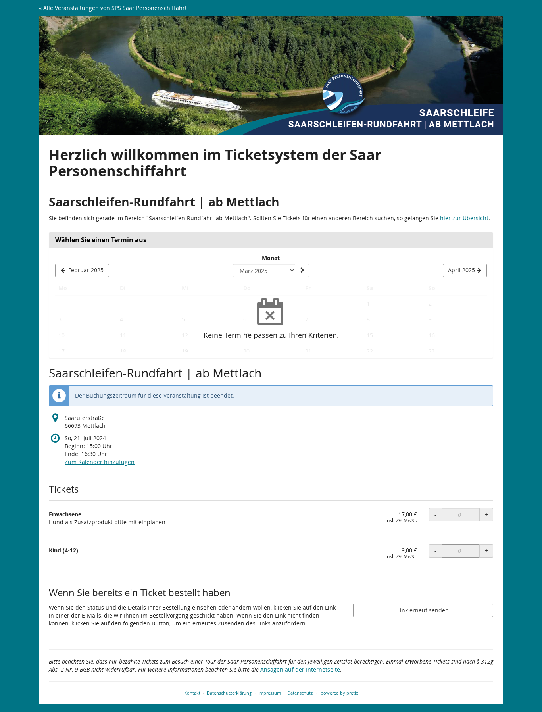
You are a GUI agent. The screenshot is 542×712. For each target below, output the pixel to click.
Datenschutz (300, 693)
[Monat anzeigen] (302, 270)
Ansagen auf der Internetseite (300, 669)
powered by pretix (339, 693)
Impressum (269, 693)
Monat (271, 258)
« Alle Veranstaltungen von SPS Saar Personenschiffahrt (113, 8)
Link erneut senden (423, 610)
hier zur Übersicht (464, 218)
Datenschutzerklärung (229, 693)
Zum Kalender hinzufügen (100, 462)
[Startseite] (271, 75)
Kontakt (192, 693)
